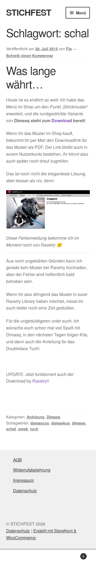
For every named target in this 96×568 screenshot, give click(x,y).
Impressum (23, 480)
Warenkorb (74, 554)
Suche (48, 559)
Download (61, 120)
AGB (17, 460)
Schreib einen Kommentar (29, 55)
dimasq (78, 423)
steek (23, 428)
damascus (39, 423)
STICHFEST (28, 12)
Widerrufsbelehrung (31, 470)
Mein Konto (16, 559)
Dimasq (53, 416)
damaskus (60, 423)
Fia (69, 48)
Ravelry (39, 381)
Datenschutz (25, 491)
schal (11, 428)
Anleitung (36, 416)
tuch (34, 428)
